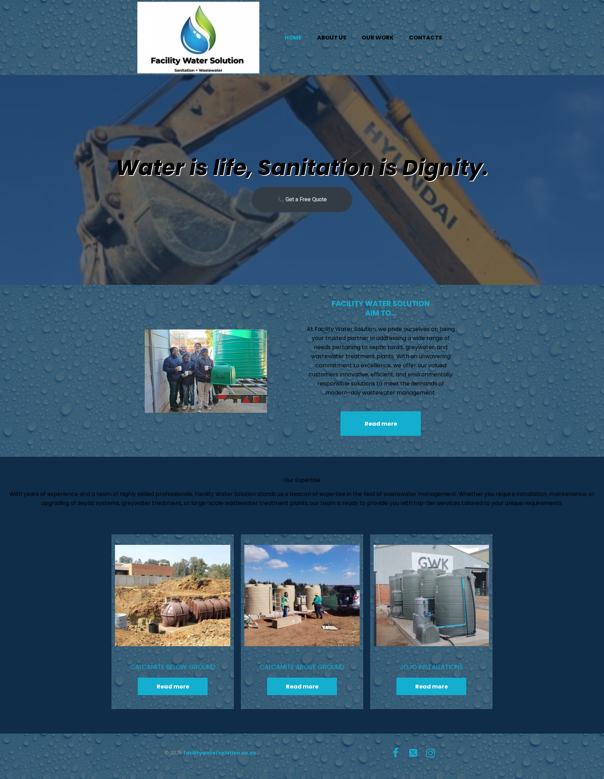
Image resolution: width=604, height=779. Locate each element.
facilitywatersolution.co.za (219, 752)
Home (293, 38)
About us (331, 38)
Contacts (425, 38)
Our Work (378, 38)
